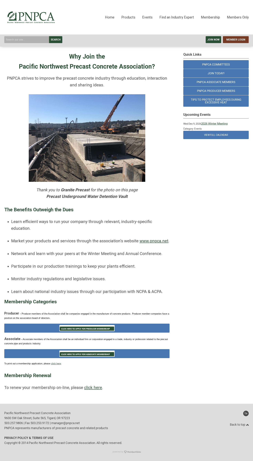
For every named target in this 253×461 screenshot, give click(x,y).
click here (56, 363)
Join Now (213, 39)
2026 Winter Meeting (214, 123)
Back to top (238, 424)
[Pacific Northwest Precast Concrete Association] (30, 24)
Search (56, 39)
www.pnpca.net (154, 241)
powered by (118, 452)
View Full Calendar (216, 135)
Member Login (235, 39)
